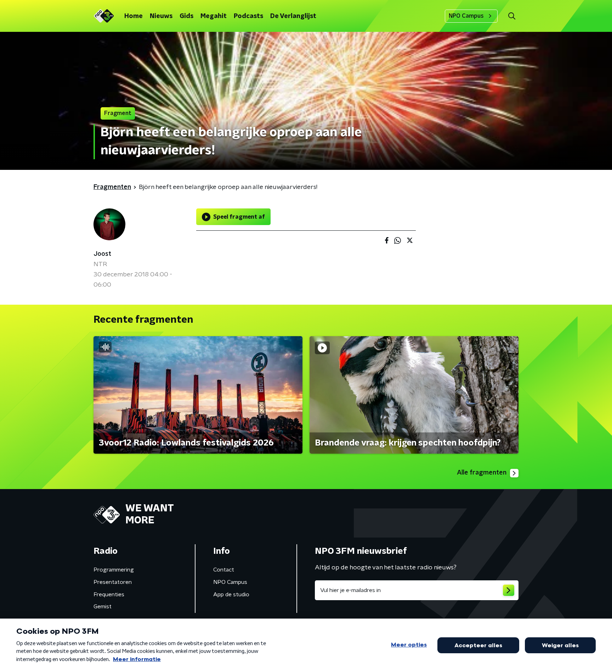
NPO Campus (466, 16)
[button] (511, 16)
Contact (223, 570)
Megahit (213, 16)
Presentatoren (113, 582)
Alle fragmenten (481, 473)
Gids (186, 16)
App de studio (231, 594)
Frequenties (109, 594)
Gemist (103, 606)
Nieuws (161, 16)
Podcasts (248, 16)
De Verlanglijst (293, 16)
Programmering (114, 570)
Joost (102, 254)
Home (133, 16)
